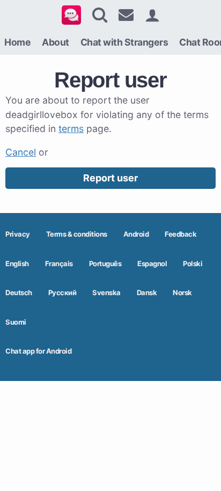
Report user (110, 178)
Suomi (15, 322)
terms (71, 128)
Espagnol (152, 263)
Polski (192, 263)
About (55, 42)
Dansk (147, 292)
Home (17, 42)
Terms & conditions (76, 234)
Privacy (17, 234)
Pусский (62, 292)
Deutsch (18, 292)
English (17, 263)
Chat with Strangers (124, 42)
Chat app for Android (38, 351)
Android (136, 234)
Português (105, 263)
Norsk (182, 292)
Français (59, 263)
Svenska (106, 292)
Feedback (180, 234)
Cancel (20, 152)
